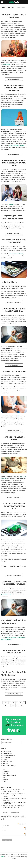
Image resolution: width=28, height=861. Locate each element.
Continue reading (14, 79)
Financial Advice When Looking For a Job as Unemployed (14, 87)
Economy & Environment (9, 755)
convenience (6, 64)
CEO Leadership (7, 751)
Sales (4, 777)
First (5, 702)
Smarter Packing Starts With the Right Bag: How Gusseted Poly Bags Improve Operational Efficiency (14, 795)
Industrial (5, 763)
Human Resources (7, 761)
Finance (5, 759)
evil (18, 416)
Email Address (13, 825)
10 (13, 705)
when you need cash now (16, 253)
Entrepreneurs (6, 757)
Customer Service (7, 753)
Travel (4, 781)
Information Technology (9, 765)
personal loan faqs (6, 594)
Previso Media (19, 856)
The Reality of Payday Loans (14, 371)
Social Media (6, 779)
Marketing (5, 773)
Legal (4, 769)
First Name (13, 831)
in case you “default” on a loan (16, 145)
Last (21, 705)
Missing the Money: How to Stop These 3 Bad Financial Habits (14, 162)
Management (6, 771)
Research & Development (9, 775)
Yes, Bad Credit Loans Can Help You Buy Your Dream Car (14, 506)
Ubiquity (11, 204)
